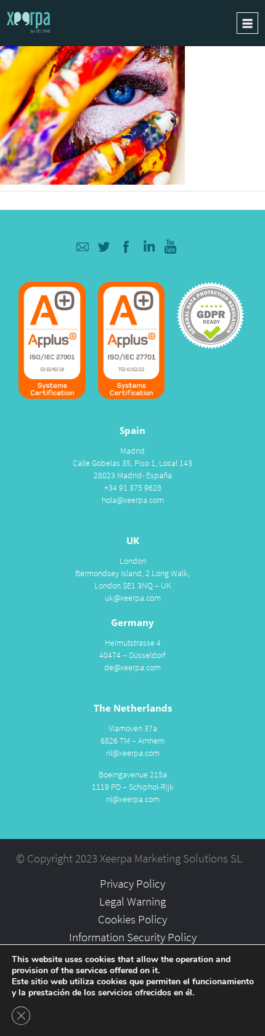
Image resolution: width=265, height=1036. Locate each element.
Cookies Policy (132, 919)
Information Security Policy (133, 937)
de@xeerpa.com (132, 667)
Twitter (104, 246)
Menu (247, 23)
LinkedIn (149, 246)
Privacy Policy (132, 883)
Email (82, 246)
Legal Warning (132, 901)
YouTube (171, 246)
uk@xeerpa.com (133, 597)
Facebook (126, 246)
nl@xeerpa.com (133, 752)
